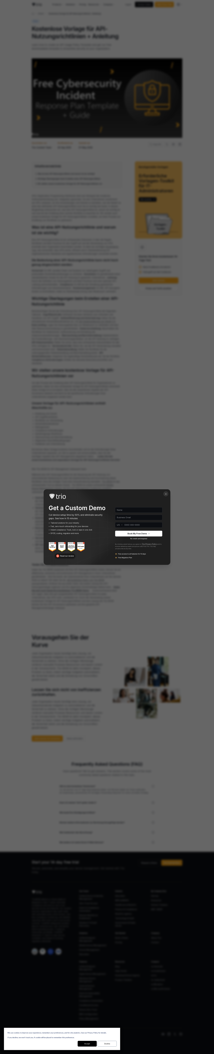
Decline (107, 1044)
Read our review (67, 556)
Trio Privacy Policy (149, 544)
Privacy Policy (92, 1033)
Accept (87, 1044)
